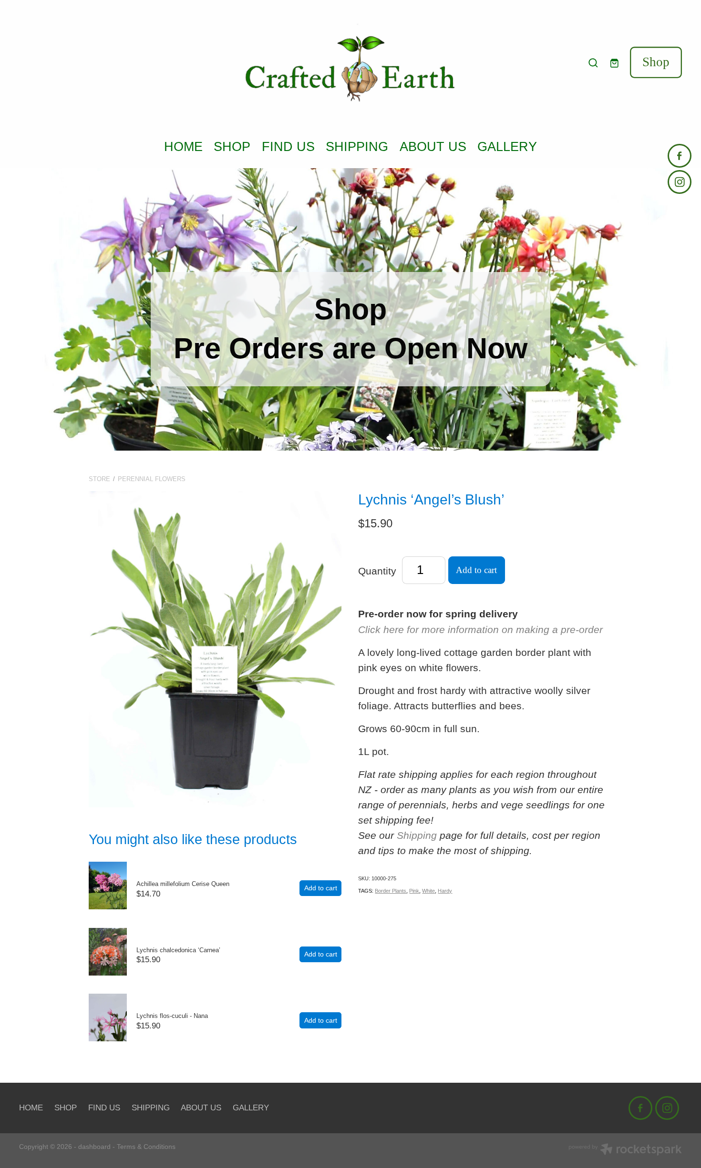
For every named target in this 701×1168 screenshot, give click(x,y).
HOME (183, 146)
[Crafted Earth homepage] (350, 62)
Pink (414, 891)
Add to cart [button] (476, 570)
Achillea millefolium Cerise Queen (182, 883)
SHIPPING (357, 146)
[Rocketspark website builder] (625, 1150)
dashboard (94, 1146)
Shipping (417, 835)
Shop (656, 62)
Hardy (445, 891)
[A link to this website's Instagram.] (679, 182)
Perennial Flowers (152, 479)
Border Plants (390, 891)
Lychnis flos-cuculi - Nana (172, 1015)
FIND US (288, 146)
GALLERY (507, 146)
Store (99, 479)
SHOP (232, 146)
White (428, 891)
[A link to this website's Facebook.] (679, 156)
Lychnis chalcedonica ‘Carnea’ (178, 950)
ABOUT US (433, 146)
